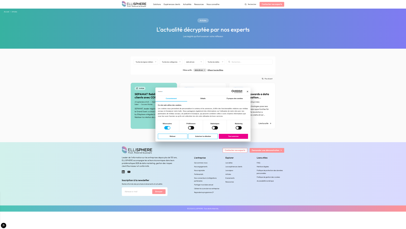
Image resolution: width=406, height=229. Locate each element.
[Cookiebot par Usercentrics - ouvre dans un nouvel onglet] (233, 91)
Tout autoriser (233, 136)
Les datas (228, 163)
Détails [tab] (203, 98)
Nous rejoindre (199, 170)
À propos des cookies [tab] (235, 98)
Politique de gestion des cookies (268, 177)
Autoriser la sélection (203, 136)
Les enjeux (229, 170)
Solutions (157, 4)
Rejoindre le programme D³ (204, 192)
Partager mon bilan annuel (203, 185)
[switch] (191, 128)
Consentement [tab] (171, 98)
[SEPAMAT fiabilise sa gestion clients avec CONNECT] (154, 106)
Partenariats (198, 174)
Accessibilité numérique (265, 181)
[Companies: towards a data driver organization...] (252, 106)
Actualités (187, 4)
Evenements (230, 178)
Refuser (173, 136)
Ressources (199, 4)
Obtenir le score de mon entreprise (206, 188)
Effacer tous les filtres (215, 70)
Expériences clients (172, 4)
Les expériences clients (233, 166)
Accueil (6, 12)
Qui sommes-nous (200, 163)
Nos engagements (200, 166)
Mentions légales (263, 166)
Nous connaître (213, 4)
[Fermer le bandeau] (247, 91)
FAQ (258, 163)
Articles (228, 174)
